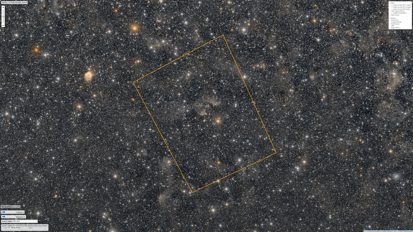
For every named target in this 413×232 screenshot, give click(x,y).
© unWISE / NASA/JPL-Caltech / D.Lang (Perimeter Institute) (397, 231)
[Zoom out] (3, 25)
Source (378, 231)
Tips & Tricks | (368, 231)
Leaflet (373, 231)
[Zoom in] (3, 7)
